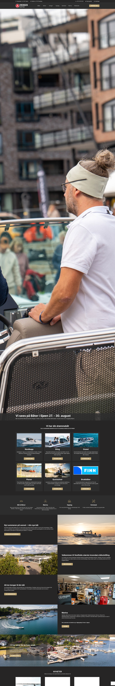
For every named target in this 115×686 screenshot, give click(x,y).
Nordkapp (29, 449)
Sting (57, 449)
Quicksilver (57, 479)
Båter (38, 5)
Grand (86, 449)
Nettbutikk (76, 5)
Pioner (29, 479)
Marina (70, 5)
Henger (51, 5)
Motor (44, 5)
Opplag (57, 5)
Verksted (64, 5)
